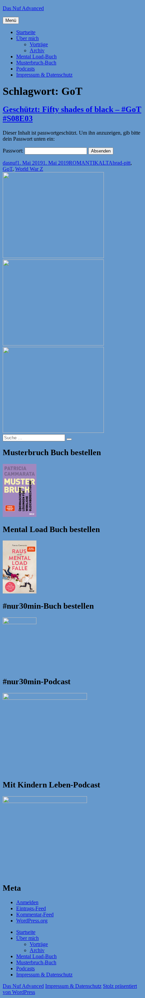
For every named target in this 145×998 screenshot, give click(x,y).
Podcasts (25, 69)
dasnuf (10, 163)
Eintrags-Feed (31, 908)
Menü (10, 20)
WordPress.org (32, 920)
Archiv (37, 50)
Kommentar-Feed (35, 914)
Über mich (27, 38)
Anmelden (27, 902)
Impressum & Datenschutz (44, 75)
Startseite (25, 32)
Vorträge (39, 44)
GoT (7, 169)
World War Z (29, 169)
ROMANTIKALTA (91, 163)
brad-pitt (121, 163)
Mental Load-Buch (36, 56)
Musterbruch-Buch (36, 62)
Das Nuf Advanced (23, 8)
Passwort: (14, 151)
